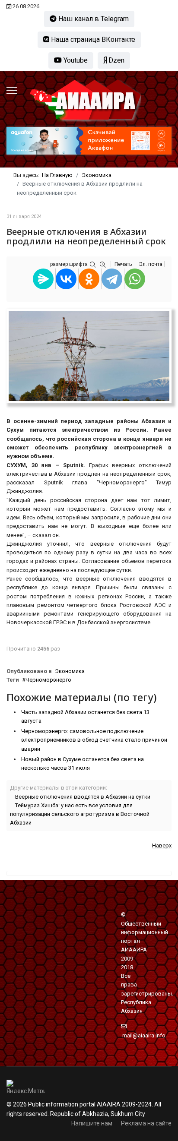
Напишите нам (91, 1123)
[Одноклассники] (89, 279)
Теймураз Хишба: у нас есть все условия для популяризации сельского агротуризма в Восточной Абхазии (79, 814)
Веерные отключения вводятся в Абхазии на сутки (82, 796)
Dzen (115, 60)
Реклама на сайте (146, 1123)
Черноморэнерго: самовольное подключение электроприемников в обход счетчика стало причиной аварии (94, 740)
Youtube (75, 60)
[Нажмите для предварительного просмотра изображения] (89, 356)
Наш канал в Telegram (93, 19)
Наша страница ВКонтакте (92, 39)
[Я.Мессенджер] (43, 279)
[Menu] (11, 90)
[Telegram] (112, 279)
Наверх (162, 845)
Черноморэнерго (48, 679)
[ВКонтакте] (66, 279)
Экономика (70, 671)
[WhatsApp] (134, 279)
